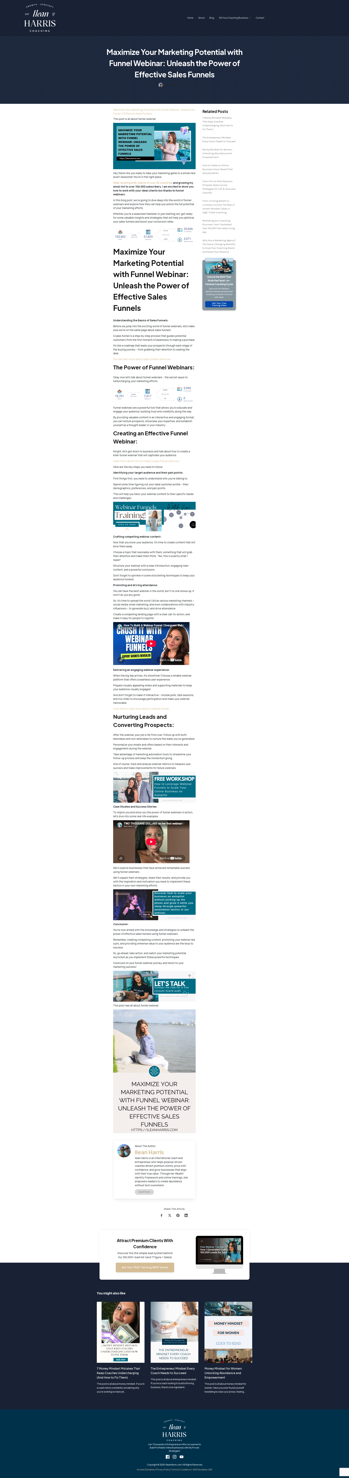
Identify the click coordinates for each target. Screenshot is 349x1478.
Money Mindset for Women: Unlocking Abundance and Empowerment (217, 153)
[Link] (162, 1215)
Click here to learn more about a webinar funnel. (141, 708)
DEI (210, 1469)
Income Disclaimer (146, 1469)
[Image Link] (40, 18)
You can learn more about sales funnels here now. (142, 359)
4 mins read (184, 85)
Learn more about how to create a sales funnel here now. (146, 461)
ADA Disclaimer (200, 1469)
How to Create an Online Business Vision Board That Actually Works (217, 169)
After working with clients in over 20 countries (142, 183)
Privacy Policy (163, 1469)
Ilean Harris (170, 85)
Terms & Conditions (181, 1469)
